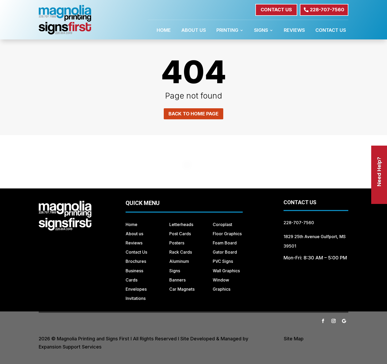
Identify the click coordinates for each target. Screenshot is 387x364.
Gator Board (225, 252)
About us (134, 233)
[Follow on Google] (344, 321)
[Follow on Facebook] (323, 321)
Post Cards (180, 233)
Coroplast (222, 224)
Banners (177, 280)
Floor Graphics (227, 233)
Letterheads (181, 224)
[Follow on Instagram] (333, 321)
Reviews (294, 30)
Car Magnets (182, 289)
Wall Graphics (226, 270)
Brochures (136, 261)
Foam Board (225, 242)
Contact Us (330, 30)
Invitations (136, 298)
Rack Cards (180, 252)
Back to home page (193, 113)
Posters (176, 242)
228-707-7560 (327, 9)
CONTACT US (276, 9)
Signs (261, 30)
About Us (193, 30)
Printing (227, 30)
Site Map (294, 338)
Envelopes (136, 289)
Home (164, 30)
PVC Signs (223, 261)
